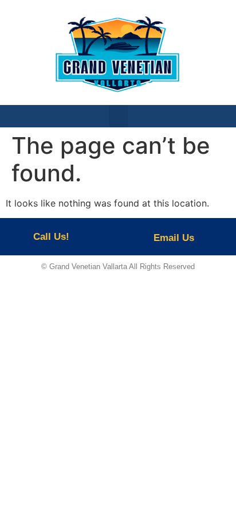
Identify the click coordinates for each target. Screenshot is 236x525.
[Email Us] (136, 237)
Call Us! (51, 236)
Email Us (174, 237)
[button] (118, 116)
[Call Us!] (19, 237)
